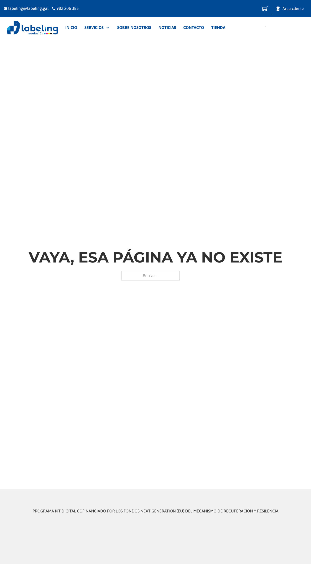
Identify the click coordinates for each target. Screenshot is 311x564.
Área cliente (293, 8)
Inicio (71, 27)
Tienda (218, 27)
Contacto (193, 27)
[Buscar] (263, 27)
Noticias (167, 27)
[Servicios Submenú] (108, 28)
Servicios (94, 27)
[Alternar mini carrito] (265, 8)
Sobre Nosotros (134, 27)
